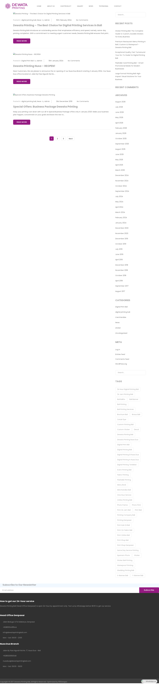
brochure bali (122, 414)
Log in (117, 349)
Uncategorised (121, 333)
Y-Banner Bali (137, 575)
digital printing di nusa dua (128, 454)
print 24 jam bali (124, 510)
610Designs (62, 682)
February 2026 (121, 128)
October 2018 (120, 275)
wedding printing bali (125, 570)
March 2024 (120, 212)
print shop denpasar (125, 545)
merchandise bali (124, 490)
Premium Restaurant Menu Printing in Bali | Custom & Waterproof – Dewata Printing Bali (130, 44)
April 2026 (119, 123)
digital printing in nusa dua (128, 459)
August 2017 (120, 291)
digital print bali (123, 444)
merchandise (120, 317)
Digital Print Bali (27, 61)
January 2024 (120, 223)
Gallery (80, 6)
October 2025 (121, 138)
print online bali (123, 535)
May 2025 (119, 159)
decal (136, 429)
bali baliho (121, 399)
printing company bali (126, 515)
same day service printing (128, 550)
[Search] (142, 14)
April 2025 (119, 165)
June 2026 (119, 112)
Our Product (65, 6)
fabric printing (123, 475)
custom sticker (123, 429)
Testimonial (103, 6)
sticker (118, 328)
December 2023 (121, 228)
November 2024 (121, 181)
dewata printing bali (125, 434)
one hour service (124, 495)
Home (39, 6)
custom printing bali (125, 424)
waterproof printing (125, 565)
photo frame (122, 505)
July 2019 (118, 249)
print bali (138, 510)
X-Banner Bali (122, 575)
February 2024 (121, 217)
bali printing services (125, 409)
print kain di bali (123, 525)
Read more (22, 41)
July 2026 (119, 107)
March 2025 (120, 170)
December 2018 (121, 265)
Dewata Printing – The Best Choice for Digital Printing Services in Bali (57, 25)
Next (71, 138)
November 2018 (121, 270)
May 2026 (119, 117)
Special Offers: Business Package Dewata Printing (45, 106)
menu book (121, 485)
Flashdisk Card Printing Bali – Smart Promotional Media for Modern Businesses (129, 66)
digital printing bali (28, 20)
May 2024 (119, 202)
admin (47, 20)
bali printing (121, 404)
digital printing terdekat (127, 465)
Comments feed (122, 359)
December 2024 (122, 175)
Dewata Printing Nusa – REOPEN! (34, 66)
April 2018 (119, 281)
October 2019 (120, 244)
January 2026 (120, 133)
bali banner (133, 399)
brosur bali (136, 414)
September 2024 (122, 191)
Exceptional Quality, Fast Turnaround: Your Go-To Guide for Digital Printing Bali (130, 55)
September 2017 (122, 286)
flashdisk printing (124, 480)
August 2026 (120, 102)
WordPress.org (121, 364)
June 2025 (119, 154)
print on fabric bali (124, 530)
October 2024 (121, 186)
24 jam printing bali (125, 394)
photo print (136, 505)
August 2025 (120, 149)
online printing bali (124, 500)
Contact (117, 6)
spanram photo (123, 555)
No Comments (82, 20)
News (91, 6)
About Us (51, 6)
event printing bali (124, 470)
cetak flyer (121, 419)
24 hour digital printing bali (128, 389)
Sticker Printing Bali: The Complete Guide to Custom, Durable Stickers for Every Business (129, 34)
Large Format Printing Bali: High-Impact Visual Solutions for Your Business (128, 76)
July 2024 (119, 196)
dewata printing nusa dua (127, 439)
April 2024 (119, 207)
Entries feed (120, 354)
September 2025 (122, 144)
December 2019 (121, 238)
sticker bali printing (124, 560)
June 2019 (119, 254)
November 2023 (121, 233)
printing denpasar (124, 520)
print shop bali (123, 540)
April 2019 (119, 259)
